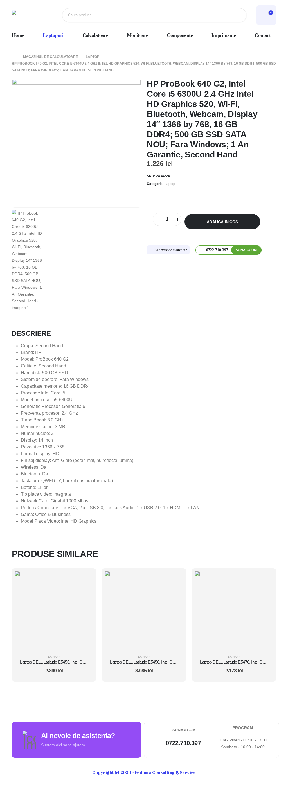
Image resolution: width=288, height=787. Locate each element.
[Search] (237, 15)
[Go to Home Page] (13, 56)
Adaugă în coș (222, 222)
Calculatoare (95, 35)
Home (18, 35)
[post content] (54, 610)
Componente (180, 35)
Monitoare (137, 35)
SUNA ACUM (246, 250)
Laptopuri (53, 35)
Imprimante (224, 35)
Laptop (170, 184)
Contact (263, 35)
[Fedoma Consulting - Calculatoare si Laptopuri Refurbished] (30, 15)
